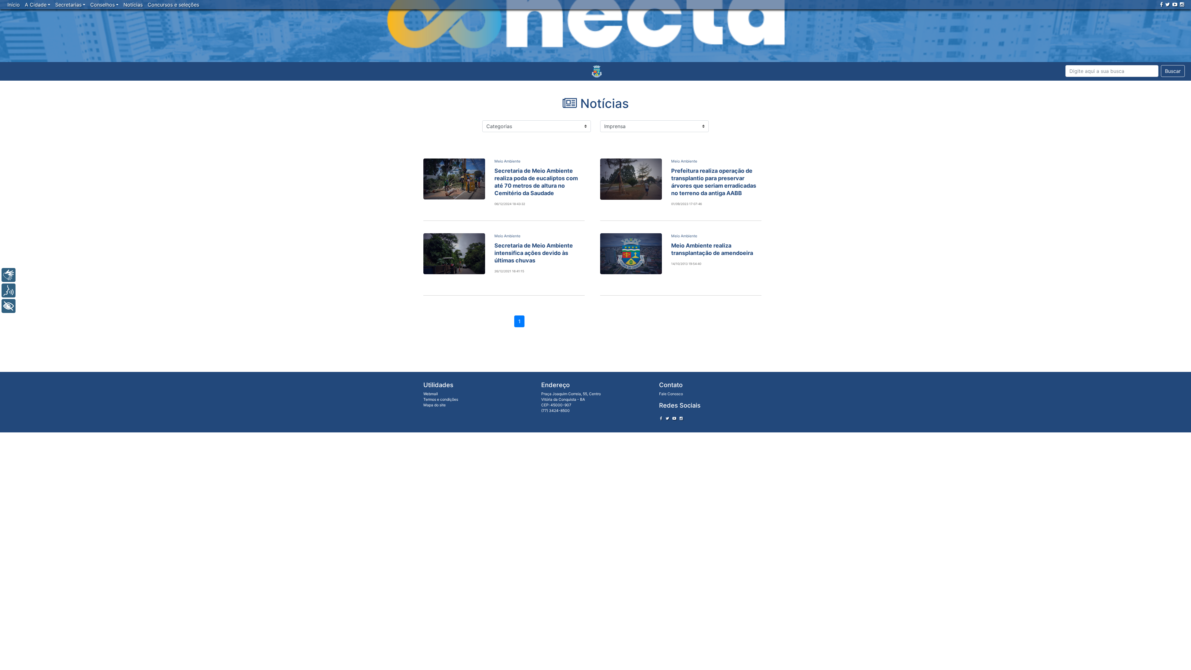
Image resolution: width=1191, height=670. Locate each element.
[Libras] (9, 275)
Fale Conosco (671, 393)
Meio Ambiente (507, 161)
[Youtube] (1174, 4)
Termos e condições (440, 399)
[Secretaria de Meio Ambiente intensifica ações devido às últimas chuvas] (454, 253)
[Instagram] (1182, 4)
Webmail (430, 393)
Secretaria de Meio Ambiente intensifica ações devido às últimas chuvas (533, 253)
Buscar (1173, 71)
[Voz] (9, 290)
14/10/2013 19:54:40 (686, 264)
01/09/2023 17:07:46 (686, 204)
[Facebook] (1161, 4)
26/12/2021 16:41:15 (509, 271)
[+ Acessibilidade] (9, 306)
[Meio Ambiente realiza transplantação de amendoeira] (631, 253)
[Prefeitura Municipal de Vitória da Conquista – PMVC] (597, 71)
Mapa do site (434, 405)
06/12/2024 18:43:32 (509, 204)
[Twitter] (1167, 4)
